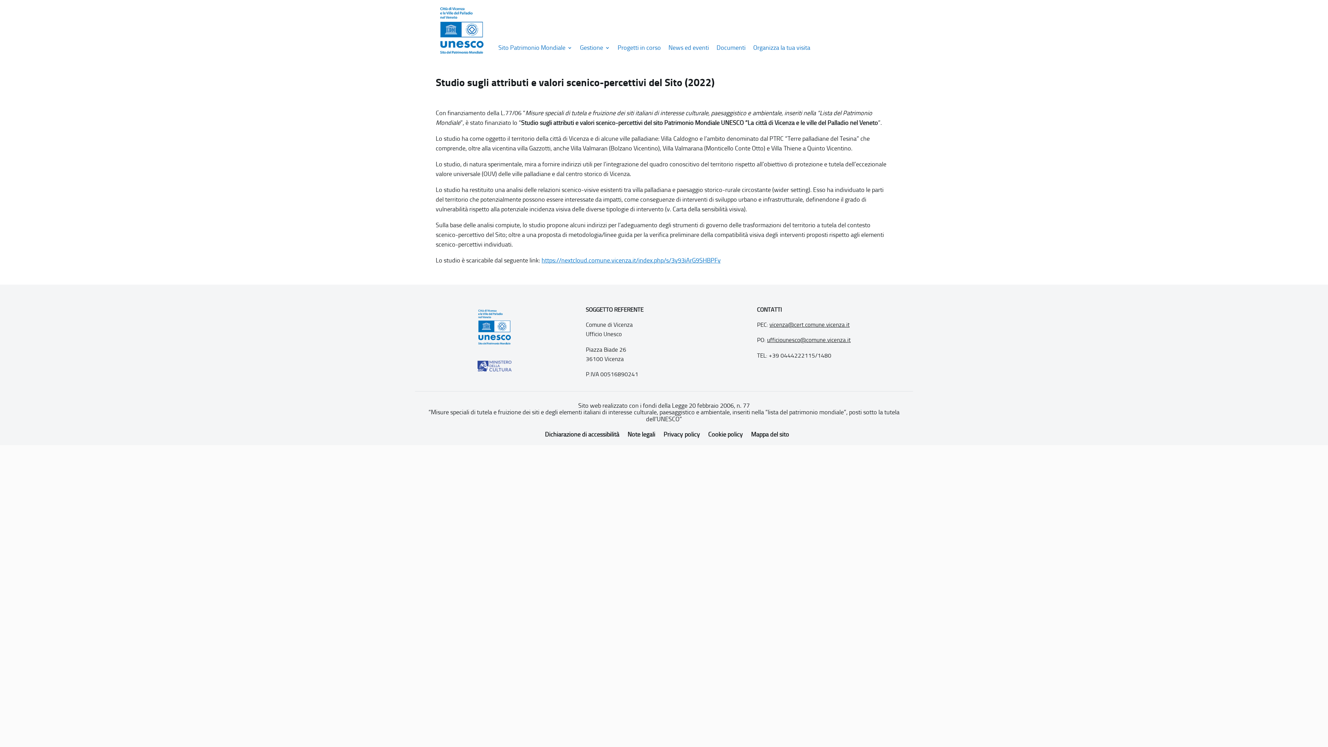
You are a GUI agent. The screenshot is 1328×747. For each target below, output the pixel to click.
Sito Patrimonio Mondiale (531, 48)
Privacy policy (682, 434)
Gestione (591, 48)
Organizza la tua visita (781, 48)
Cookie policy (725, 434)
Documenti (731, 48)
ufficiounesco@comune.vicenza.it (809, 339)
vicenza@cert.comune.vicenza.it (809, 324)
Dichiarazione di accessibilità (582, 434)
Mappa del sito (770, 434)
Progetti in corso (639, 48)
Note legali (641, 434)
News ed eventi (688, 48)
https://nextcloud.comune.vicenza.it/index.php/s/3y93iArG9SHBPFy (631, 260)
